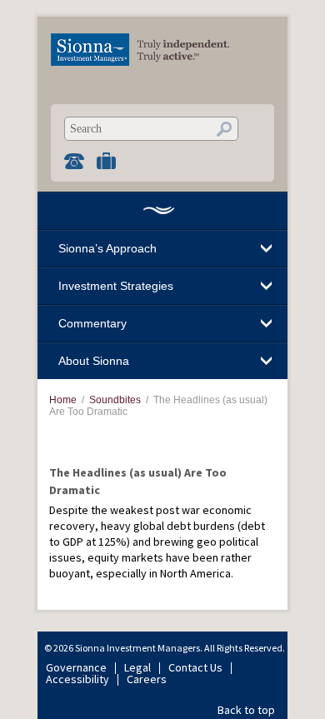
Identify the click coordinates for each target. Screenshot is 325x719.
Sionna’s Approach (107, 248)
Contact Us (195, 667)
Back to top (246, 709)
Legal (137, 667)
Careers (147, 679)
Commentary (92, 323)
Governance (76, 667)
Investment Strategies (115, 285)
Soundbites (115, 400)
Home (158, 210)
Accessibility (77, 679)
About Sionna (93, 360)
